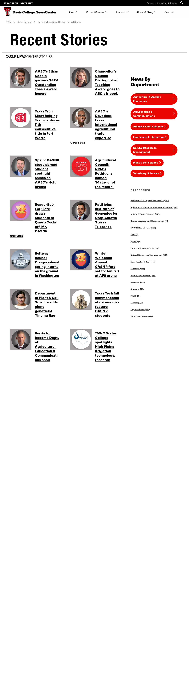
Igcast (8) (135, 241)
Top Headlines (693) (140, 309)
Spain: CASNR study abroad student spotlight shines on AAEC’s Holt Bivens (47, 173)
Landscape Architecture (148, 137)
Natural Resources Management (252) (149, 255)
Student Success (95, 12)
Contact (168, 12)
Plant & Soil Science (145, 162)
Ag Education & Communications (144, 113)
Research (120, 12)
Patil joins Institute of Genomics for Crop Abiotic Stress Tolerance (106, 215)
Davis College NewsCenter (51, 22)
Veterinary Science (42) (142, 316)
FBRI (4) (135, 234)
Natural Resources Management (145, 149)
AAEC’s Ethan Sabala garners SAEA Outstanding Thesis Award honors (47, 82)
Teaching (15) (137, 302)
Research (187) (138, 282)
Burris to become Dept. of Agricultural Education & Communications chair (47, 346)
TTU (8, 22)
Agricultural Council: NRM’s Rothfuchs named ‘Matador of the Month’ (105, 173)
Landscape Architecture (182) (145, 248)
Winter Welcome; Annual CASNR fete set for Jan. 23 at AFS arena (107, 264)
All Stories (76, 22)
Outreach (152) (138, 268)
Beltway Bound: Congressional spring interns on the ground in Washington (47, 264)
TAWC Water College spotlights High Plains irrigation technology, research (106, 346)
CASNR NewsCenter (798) (143, 228)
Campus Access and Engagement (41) (149, 221)
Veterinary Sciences (146, 173)
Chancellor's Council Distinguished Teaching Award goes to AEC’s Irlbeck (107, 82)
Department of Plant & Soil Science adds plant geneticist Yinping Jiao (46, 304)
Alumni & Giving (145, 12)
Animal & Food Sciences (148, 126)
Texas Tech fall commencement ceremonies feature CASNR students (107, 304)
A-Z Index (172, 3)
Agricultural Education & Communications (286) (154, 207)
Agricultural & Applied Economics (147, 99)
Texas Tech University (18, 2)
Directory (151, 3)
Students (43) (137, 289)
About (72, 12)
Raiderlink (161, 3)
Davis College (24, 22)
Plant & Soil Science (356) (143, 275)
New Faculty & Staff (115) (143, 262)
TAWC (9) (135, 296)
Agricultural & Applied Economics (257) (150, 200)
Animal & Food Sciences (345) (145, 214)
